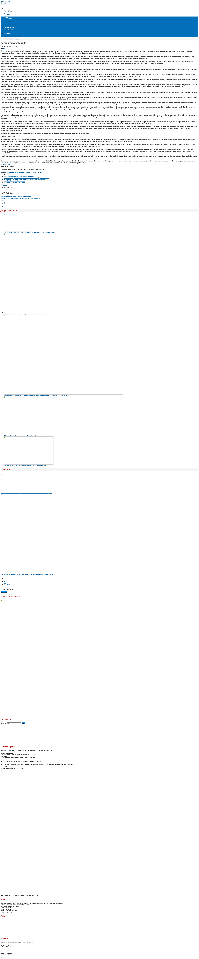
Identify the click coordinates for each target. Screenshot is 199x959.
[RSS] (4, 189)
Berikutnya (7, 584)
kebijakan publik (9, 172)
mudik (27, 172)
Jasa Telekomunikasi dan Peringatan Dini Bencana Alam (21, 198)
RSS (9, 14)
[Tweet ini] (4, 202)
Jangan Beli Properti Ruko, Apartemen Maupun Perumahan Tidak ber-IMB (24, 179)
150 (5, 583)
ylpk (41, 172)
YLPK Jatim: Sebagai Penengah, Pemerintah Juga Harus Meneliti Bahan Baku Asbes (27, 435)
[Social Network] (4, 13)
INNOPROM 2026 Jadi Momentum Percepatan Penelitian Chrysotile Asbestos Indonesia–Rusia (30, 314)
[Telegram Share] (4, 205)
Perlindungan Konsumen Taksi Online (14, 182)
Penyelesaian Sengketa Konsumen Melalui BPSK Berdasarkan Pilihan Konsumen (26, 178)
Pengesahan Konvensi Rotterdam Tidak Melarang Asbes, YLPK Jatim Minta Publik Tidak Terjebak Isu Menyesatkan (36, 395)
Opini (30, 172)
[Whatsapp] (4, 206)
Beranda (3, 39)
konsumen (18, 172)
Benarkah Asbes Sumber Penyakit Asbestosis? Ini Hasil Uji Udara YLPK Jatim (25, 465)
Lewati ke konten (5, 1)
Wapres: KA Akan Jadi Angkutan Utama (16, 196)
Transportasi (36, 172)
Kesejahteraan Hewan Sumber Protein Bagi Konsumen (19, 176)
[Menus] (1, 4)
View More (3, 592)
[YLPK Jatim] (4, 3)
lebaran (23, 172)
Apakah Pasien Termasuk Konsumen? (14, 181)
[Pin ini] (4, 203)
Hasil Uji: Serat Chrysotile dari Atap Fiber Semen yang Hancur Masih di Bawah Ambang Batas (30, 232)
